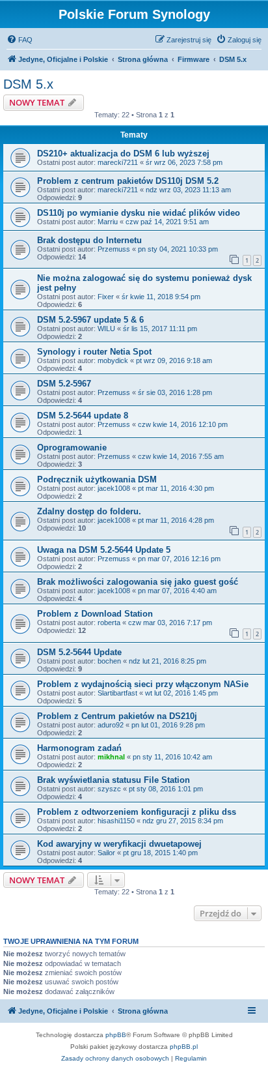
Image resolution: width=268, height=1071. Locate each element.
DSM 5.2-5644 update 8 (82, 415)
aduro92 (111, 725)
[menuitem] (20, 40)
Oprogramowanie (72, 447)
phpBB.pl (184, 1046)
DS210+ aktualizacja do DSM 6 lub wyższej (123, 153)
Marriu (108, 222)
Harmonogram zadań (79, 748)
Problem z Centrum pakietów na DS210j (117, 716)
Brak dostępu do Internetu (89, 240)
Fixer (106, 297)
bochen (109, 661)
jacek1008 (114, 488)
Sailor (106, 853)
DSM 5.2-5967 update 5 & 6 (90, 320)
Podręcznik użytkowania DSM (97, 479)
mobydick (113, 360)
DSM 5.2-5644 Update (79, 652)
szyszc (109, 789)
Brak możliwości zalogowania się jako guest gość (137, 582)
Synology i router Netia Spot (94, 352)
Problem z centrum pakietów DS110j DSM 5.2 (128, 181)
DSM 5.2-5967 (64, 384)
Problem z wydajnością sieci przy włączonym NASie (142, 684)
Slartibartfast (117, 693)
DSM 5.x (28, 84)
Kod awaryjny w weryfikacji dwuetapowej (119, 844)
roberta (109, 622)
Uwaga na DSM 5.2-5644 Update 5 (103, 550)
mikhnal (111, 757)
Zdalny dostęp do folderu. (89, 511)
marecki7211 (118, 162)
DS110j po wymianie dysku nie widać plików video (138, 213)
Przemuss (114, 249)
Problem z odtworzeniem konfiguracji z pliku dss (136, 812)
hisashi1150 (116, 821)
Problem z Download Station (95, 614)
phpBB (115, 1034)
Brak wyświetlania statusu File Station (113, 780)
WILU (106, 328)
